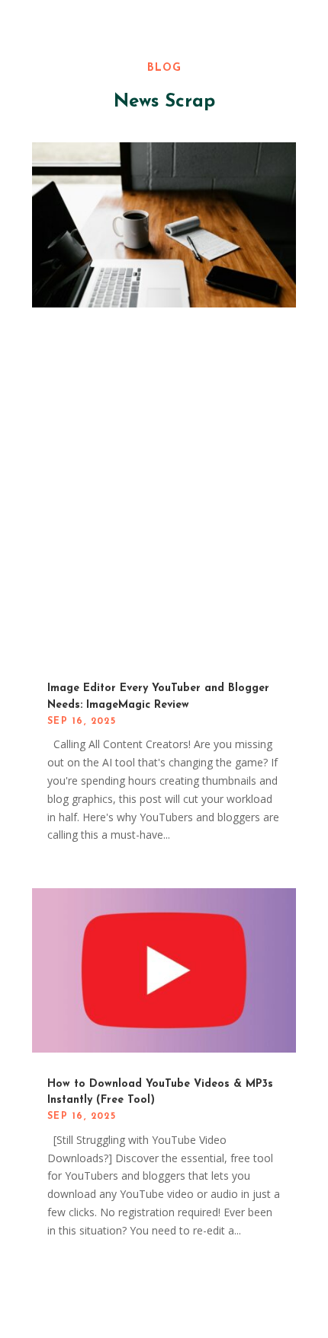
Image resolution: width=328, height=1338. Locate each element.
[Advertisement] (164, 494)
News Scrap (164, 102)
